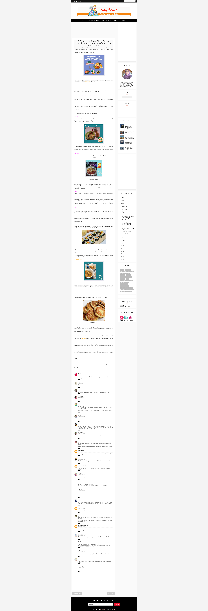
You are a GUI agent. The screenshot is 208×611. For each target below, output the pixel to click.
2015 (122, 254)
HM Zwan (80, 458)
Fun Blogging (130, 271)
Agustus (123, 211)
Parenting (131, 280)
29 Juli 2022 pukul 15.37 (82, 433)
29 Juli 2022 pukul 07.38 (82, 416)
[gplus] (76, 1)
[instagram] (78, 1)
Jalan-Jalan (89, 20)
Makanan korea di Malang (108, 255)
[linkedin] (80, 1)
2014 (122, 256)
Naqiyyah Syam (81, 499)
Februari (123, 242)
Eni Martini (80, 566)
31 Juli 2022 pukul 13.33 (82, 551)
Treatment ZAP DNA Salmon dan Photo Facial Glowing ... (127, 226)
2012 (122, 259)
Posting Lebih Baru (77, 593)
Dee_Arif (80, 473)
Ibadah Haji (127, 273)
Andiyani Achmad (81, 450)
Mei (122, 237)
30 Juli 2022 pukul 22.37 (82, 535)
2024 (122, 200)
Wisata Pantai (130, 289)
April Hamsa (80, 541)
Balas (79, 379)
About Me (115, 20)
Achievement (122, 20)
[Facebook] (106, 365)
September (124, 209)
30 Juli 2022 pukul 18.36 (82, 490)
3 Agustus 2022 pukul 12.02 (82, 567)
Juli (122, 212)
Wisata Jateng (129, 287)
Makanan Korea (100, 47)
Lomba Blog (122, 278)
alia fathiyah (80, 558)
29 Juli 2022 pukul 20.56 (82, 442)
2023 (122, 202)
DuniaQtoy (113, 609)
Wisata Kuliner (105, 47)
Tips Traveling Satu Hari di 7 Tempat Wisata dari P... (128, 229)
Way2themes (102, 609)
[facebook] (73, 1)
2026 (122, 197)
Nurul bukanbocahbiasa (83, 525)
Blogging (122, 269)
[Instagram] (131, 97)
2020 (122, 247)
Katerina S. (80, 415)
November (124, 206)
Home (83, 20)
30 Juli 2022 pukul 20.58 (82, 526)
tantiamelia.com (81, 403)
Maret (123, 240)
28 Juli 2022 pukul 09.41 (82, 383)
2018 (122, 250)
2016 (122, 253)
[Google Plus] (108, 365)
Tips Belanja (122, 287)
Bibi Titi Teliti (81, 423)
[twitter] (75, 1)
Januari (123, 243)
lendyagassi (80, 481)
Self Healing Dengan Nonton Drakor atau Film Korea (128, 234)
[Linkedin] (112, 365)
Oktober (123, 208)
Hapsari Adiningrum (82, 389)
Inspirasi (96, 20)
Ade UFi (79, 382)
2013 (122, 257)
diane (79, 507)
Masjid (127, 278)
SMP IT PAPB (126, 282)
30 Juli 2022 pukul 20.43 (82, 516)
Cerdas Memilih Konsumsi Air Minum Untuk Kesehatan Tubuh (129, 137)
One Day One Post (123, 280)
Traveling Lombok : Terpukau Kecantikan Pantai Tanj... (127, 224)
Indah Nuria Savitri (82, 465)
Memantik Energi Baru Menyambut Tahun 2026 (129, 132)
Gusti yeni (80, 489)
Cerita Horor (128, 269)
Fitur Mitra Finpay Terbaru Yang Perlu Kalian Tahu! (127, 214)
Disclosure (108, 20)
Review (102, 20)
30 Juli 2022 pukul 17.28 (82, 474)
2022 (122, 203)
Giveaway (122, 273)
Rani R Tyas (80, 396)
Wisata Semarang (123, 291)
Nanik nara (80, 441)
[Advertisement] (93, 30)
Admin (79, 373)
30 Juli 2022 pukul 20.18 (82, 508)
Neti (79, 550)
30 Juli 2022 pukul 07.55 (82, 459)
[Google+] (129, 97)
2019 (122, 248)
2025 (122, 199)
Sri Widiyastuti (81, 432)
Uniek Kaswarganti (82, 534)
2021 (122, 245)
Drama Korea (96, 47)
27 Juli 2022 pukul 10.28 (82, 374)
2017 (122, 251)
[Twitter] (110, 365)
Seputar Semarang (124, 284)
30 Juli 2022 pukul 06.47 (82, 451)
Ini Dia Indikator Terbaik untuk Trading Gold (127, 219)
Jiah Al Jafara (80, 515)
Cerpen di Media (123, 271)
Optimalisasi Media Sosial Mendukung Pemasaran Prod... (127, 222)
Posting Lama (111, 593)
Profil (121, 282)
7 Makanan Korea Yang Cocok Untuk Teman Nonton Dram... (128, 217)
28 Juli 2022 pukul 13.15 (82, 397)
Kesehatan (128, 275)
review (130, 291)
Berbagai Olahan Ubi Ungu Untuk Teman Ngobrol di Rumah (127, 231)
